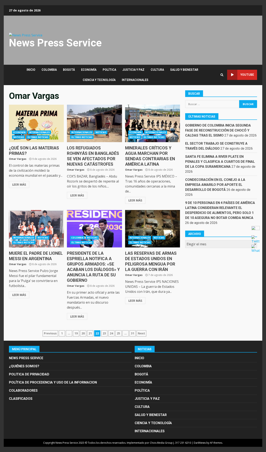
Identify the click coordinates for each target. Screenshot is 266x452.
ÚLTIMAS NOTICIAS (37, 137)
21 (90, 333)
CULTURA (157, 69)
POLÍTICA (109, 69)
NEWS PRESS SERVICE (26, 358)
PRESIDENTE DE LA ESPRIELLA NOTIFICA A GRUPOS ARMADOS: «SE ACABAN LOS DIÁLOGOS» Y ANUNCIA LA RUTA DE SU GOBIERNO (94, 228)
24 (111, 333)
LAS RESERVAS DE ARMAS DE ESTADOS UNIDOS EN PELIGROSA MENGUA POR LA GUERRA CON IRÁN (152, 228)
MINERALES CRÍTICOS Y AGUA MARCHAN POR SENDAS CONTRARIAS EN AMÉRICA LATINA (152, 123)
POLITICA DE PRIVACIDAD (29, 374)
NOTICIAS (18, 137)
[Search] (221, 75)
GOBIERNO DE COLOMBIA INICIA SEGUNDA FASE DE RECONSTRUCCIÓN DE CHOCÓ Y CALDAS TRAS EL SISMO (218, 130)
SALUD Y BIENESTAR (184, 69)
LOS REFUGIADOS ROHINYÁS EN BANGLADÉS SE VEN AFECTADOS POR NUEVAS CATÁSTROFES (94, 123)
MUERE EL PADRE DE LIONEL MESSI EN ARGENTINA (36, 228)
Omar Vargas (17, 159)
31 (132, 333)
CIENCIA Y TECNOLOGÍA (99, 80)
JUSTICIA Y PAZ (133, 69)
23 (104, 333)
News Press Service (55, 43)
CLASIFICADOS (20, 399)
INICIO (31, 69)
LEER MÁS (19, 184)
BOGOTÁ (69, 69)
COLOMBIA (49, 69)
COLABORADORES (23, 390)
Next (141, 333)
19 (76, 333)
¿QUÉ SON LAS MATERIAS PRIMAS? (36, 123)
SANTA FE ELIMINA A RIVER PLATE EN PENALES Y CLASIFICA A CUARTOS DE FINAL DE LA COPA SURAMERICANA (220, 161)
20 (83, 333)
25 (118, 333)
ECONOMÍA (88, 69)
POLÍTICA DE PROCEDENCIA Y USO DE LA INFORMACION (53, 382)
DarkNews (200, 443)
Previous (50, 333)
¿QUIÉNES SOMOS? (24, 366)
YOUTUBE (247, 74)
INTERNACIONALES (135, 80)
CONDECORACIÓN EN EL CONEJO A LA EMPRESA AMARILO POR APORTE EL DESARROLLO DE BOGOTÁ (215, 184)
